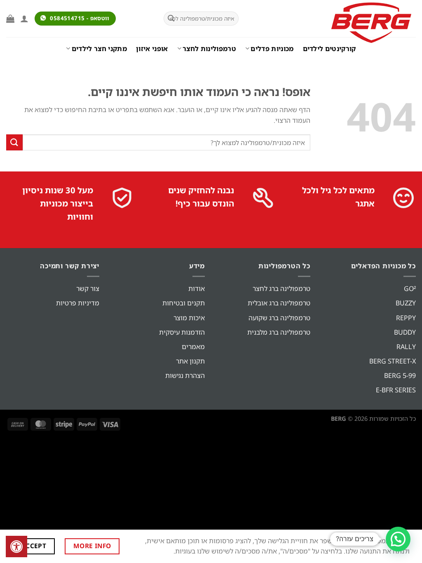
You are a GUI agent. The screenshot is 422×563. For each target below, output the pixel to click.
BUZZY (406, 302)
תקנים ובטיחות (183, 302)
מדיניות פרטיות (77, 302)
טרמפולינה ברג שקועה (279, 317)
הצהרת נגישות (185, 375)
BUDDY (405, 332)
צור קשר (87, 288)
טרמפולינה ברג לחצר (281, 288)
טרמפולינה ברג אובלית (279, 302)
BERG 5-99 (400, 375)
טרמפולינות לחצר (209, 48)
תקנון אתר (190, 361)
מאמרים (193, 346)
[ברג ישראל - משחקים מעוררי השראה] (333, 22)
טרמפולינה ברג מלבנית (278, 332)
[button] (398, 539)
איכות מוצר (189, 317)
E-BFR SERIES (396, 389)
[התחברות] (24, 18)
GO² (410, 288)
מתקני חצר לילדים (99, 48)
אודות (196, 288)
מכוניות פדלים (272, 48)
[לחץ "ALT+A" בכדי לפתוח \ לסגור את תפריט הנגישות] (16, 546)
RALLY (406, 346)
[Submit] (171, 19)
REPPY (406, 317)
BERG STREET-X (392, 361)
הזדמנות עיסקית (182, 332)
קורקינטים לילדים (329, 48)
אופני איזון (152, 48)
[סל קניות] (10, 18)
